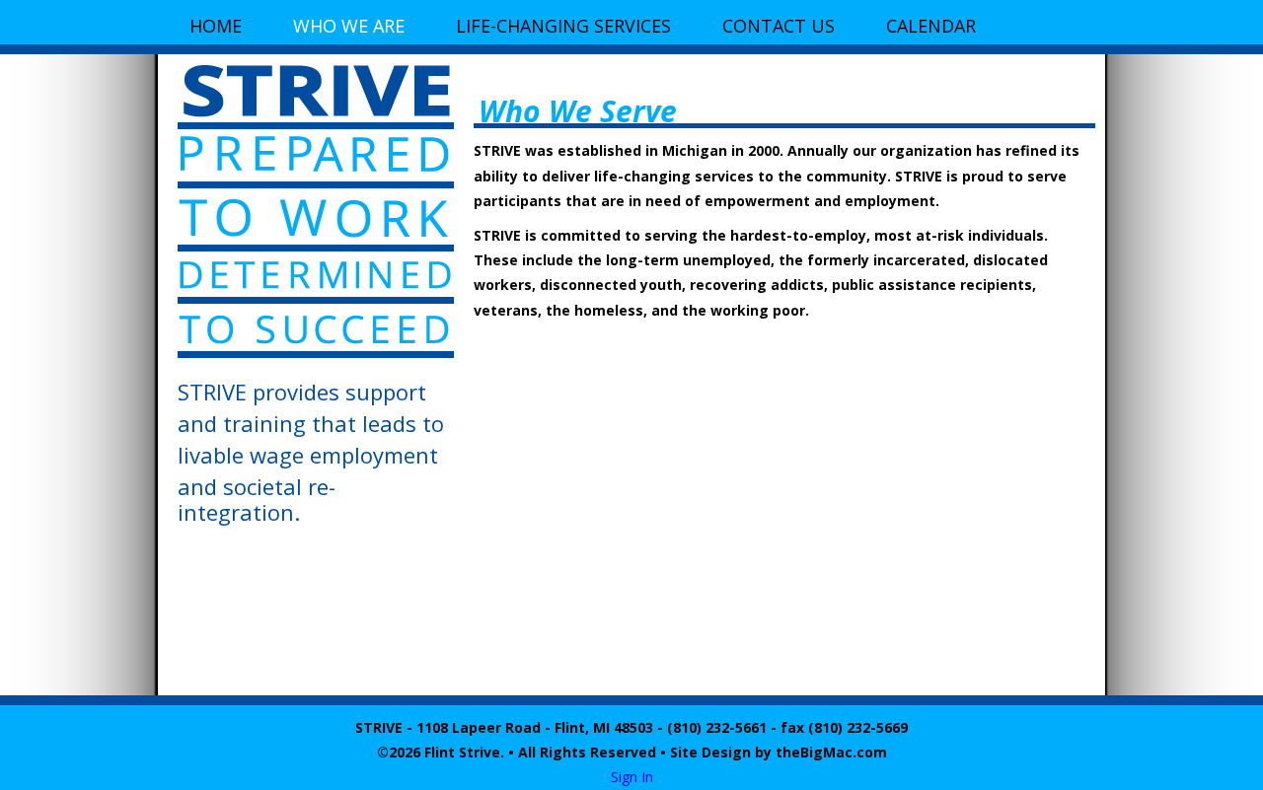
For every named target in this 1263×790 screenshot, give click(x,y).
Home (215, 25)
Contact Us (778, 25)
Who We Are (349, 25)
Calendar (931, 25)
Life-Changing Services (563, 25)
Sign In (632, 776)
